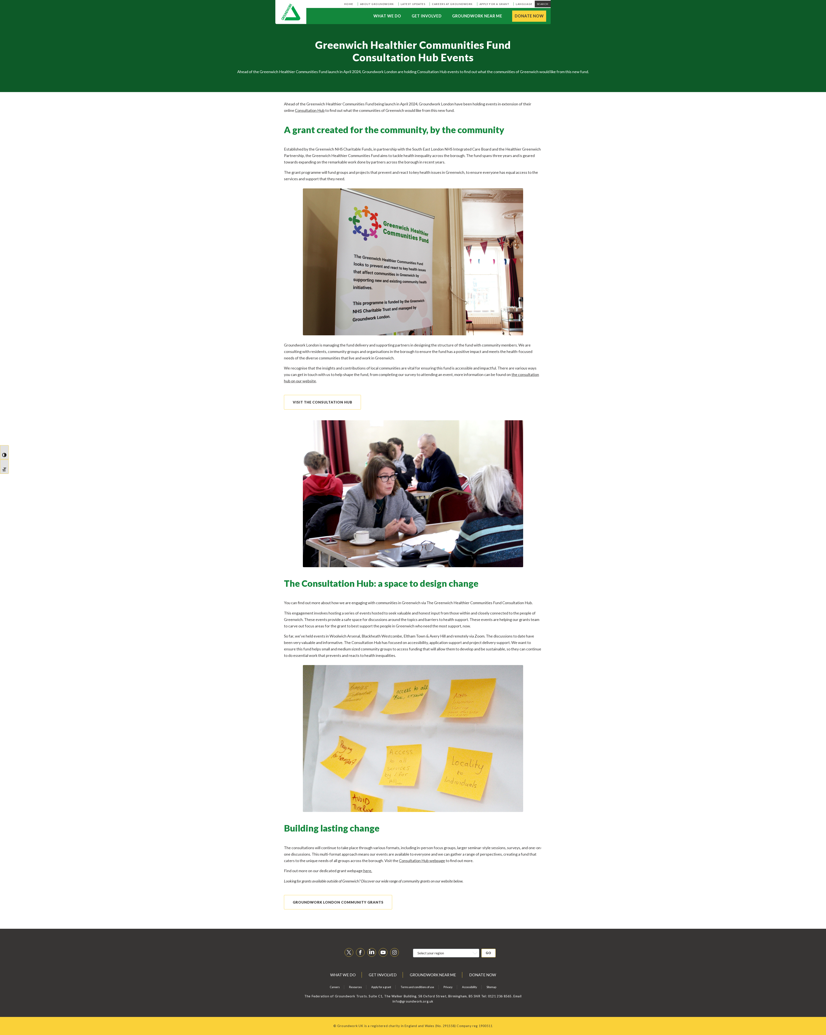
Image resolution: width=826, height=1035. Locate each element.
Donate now (529, 16)
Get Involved (427, 16)
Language (524, 4)
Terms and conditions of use (417, 987)
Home (348, 4)
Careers (335, 987)
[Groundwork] (290, 12)
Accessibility (469, 987)
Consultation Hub (310, 110)
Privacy (448, 987)
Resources (355, 987)
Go (488, 953)
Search (543, 4)
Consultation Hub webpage (422, 860)
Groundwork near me (477, 16)
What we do (387, 16)
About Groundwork (377, 4)
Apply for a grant (494, 4)
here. (367, 870)
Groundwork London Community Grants (338, 902)
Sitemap (491, 987)
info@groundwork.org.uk (413, 1001)
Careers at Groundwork (452, 4)
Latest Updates (413, 4)
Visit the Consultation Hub (322, 402)
